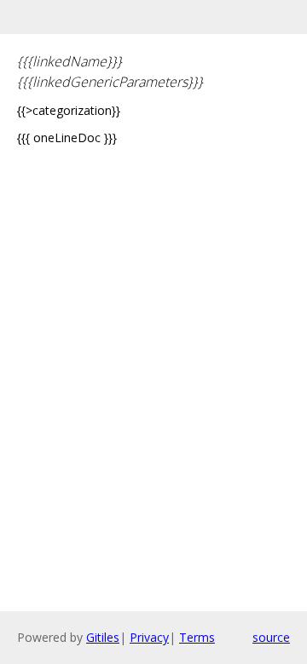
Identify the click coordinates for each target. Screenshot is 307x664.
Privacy (149, 637)
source (271, 637)
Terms (197, 637)
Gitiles (102, 637)
